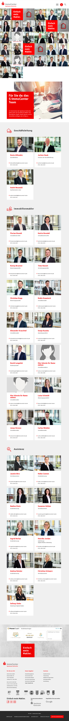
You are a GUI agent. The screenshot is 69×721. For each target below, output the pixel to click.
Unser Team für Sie (29, 683)
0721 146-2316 (14, 613)
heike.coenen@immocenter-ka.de (46, 481)
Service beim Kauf (29, 675)
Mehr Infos (58, 628)
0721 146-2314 (41, 483)
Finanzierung (46, 675)
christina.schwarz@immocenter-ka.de (47, 579)
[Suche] (65, 4)
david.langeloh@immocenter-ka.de (18, 371)
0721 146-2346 (41, 308)
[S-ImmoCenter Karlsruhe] (9, 4)
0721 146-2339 (14, 243)
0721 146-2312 (14, 548)
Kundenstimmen (46, 673)
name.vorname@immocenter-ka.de (46, 371)
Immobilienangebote (29, 673)
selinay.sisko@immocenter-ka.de (18, 611)
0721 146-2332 (14, 340)
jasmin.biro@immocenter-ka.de (18, 481)
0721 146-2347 (41, 340)
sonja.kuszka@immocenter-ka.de (46, 338)
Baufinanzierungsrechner (48, 677)
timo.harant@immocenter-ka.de (46, 273)
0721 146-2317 (41, 515)
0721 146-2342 (14, 308)
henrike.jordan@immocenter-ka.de (46, 546)
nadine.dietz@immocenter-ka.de (18, 514)
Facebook (8, 702)
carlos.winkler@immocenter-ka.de (46, 435)
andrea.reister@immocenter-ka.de (18, 579)
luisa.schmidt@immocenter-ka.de (46, 403)
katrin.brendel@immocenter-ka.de (46, 241)
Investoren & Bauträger (30, 681)
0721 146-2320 (14, 164)
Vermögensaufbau (47, 679)
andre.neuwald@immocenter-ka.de (18, 195)
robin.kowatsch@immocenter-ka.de (47, 306)
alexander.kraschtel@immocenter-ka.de (20, 338)
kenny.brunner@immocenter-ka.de (18, 273)
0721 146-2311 (14, 515)
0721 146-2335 (41, 275)
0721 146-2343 (41, 437)
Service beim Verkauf (29, 677)
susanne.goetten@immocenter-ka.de (47, 514)
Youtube (15, 702)
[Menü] (57, 4)
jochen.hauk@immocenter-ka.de (46, 163)
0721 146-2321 (14, 197)
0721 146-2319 (41, 164)
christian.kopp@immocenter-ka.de (18, 306)
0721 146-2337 (14, 437)
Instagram (11, 702)
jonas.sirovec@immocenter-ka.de (18, 435)
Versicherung (46, 681)
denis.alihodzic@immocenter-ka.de (19, 163)
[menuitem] (65, 5)
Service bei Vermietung (30, 679)
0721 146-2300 (41, 372)
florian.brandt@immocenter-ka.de (18, 241)
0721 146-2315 (14, 483)
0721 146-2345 (14, 372)
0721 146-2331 (41, 580)
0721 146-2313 (14, 580)
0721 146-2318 (41, 548)
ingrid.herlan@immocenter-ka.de (18, 546)
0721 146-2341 (14, 275)
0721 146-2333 (41, 243)
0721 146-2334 (41, 405)
